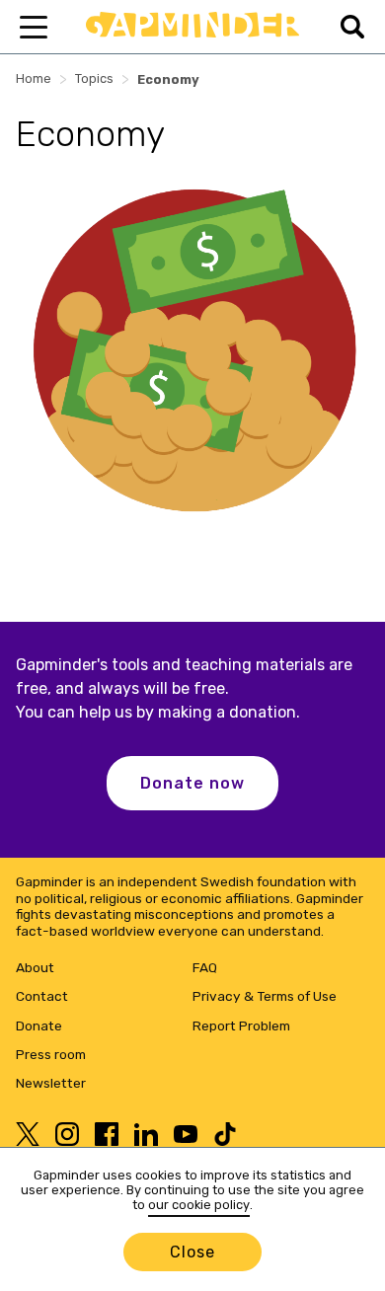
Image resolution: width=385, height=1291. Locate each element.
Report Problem (241, 1025)
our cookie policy (199, 1204)
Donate (39, 1025)
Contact (42, 996)
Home (33, 78)
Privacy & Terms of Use (264, 996)
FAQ (204, 967)
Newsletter (51, 1083)
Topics (94, 78)
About (35, 967)
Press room (51, 1054)
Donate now (192, 783)
